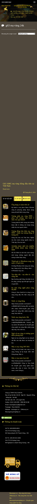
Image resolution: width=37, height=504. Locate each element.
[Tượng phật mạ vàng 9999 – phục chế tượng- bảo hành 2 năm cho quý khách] (5, 217)
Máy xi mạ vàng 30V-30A (20, 347)
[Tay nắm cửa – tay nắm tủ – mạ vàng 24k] (5, 276)
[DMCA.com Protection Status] (6, 417)
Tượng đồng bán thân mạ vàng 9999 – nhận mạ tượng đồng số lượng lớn (22, 233)
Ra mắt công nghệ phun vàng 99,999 (22, 289)
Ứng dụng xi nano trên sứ (20, 205)
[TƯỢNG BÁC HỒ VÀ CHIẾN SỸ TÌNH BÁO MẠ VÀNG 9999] (5, 248)
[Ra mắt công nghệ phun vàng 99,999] (5, 289)
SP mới (19, 198)
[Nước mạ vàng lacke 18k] (5, 319)
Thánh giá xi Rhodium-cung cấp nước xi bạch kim (22, 262)
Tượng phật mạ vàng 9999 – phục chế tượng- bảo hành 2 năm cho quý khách (22, 218)
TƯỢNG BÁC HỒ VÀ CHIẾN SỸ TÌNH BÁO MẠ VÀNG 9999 (22, 248)
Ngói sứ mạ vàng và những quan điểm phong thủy (22, 334)
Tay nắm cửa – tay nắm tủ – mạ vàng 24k (22, 275)
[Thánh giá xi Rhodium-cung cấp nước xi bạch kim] (5, 263)
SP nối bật (8, 198)
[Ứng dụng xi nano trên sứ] (5, 206)
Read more (6, 189)
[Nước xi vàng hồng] (5, 302)
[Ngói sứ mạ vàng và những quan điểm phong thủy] (5, 335)
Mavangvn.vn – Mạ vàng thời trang (19, 493)
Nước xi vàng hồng (18, 301)
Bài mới (27, 198)
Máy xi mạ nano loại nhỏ (20, 358)
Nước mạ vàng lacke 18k (20, 317)
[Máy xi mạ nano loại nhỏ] (5, 360)
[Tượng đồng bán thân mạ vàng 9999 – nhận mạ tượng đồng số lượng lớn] (5, 233)
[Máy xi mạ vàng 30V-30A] (5, 348)
